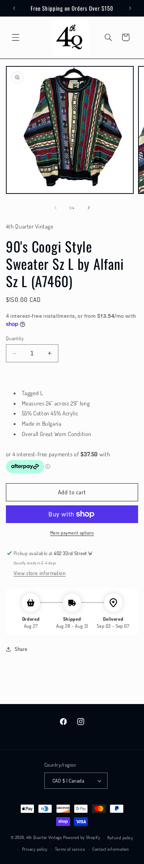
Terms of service (70, 849)
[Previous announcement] (14, 8)
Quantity (15, 338)
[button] (15, 37)
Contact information (110, 849)
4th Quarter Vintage (44, 837)
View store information (40, 572)
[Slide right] (88, 208)
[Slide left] (55, 208)
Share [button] (21, 648)
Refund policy (120, 837)
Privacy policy (35, 849)
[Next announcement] (130, 8)
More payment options (72, 533)
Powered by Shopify (81, 837)
